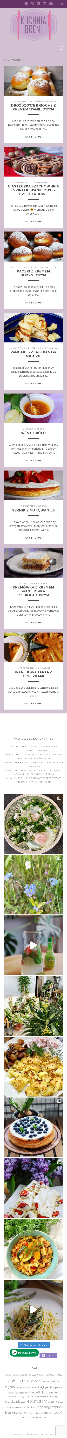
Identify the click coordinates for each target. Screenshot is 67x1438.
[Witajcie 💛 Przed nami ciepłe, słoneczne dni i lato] (33, 945)
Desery (41, 429)
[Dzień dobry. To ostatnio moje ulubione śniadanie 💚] (33, 824)
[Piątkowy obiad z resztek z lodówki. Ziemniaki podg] (33, 1067)
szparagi (44, 1407)
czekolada (31, 1381)
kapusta (11, 1393)
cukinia (15, 1380)
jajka (58, 1387)
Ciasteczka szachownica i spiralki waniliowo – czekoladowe (33, 190)
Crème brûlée (33, 433)
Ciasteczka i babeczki (43, 267)
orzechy (53, 1396)
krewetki (35, 1392)
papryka (9, 1401)
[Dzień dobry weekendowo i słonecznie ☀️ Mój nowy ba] (33, 1006)
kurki (56, 1392)
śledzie (25, 1417)
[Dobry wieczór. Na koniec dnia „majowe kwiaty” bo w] (33, 884)
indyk (41, 1387)
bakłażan (16, 1375)
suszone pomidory (26, 1407)
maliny (20, 1396)
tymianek (37, 1413)
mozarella (43, 1397)
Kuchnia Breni (33, 725)
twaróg (27, 1412)
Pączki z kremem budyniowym (33, 273)
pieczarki (22, 1401)
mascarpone (32, 1396)
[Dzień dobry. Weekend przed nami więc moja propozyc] (33, 1127)
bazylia (24, 1375)
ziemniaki (47, 1412)
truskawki (13, 1412)
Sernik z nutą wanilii (33, 510)
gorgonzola (25, 1387)
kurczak (47, 1392)
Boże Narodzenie (41, 182)
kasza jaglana (22, 1392)
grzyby (34, 1387)
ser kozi (55, 1401)
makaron (12, 1397)
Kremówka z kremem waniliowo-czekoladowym (33, 591)
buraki (41, 1375)
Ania (9, 778)
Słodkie (45, 668)
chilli (59, 1374)
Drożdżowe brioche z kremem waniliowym (33, 107)
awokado (8, 1375)
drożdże (54, 1381)
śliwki (32, 1417)
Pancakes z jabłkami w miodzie (34, 354)
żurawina (41, 1417)
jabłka (49, 1387)
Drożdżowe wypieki (42, 101)
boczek (33, 1374)
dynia (10, 1387)
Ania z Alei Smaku (17, 770)
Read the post (33, 137)
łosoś (58, 1412)
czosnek (45, 1381)
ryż (48, 1402)
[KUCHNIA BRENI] (33, 40)
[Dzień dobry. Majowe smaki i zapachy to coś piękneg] (33, 1188)
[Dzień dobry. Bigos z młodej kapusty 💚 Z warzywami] (33, 1249)
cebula (49, 1374)
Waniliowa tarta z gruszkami (33, 674)
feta (17, 1387)
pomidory (38, 1401)
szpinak (57, 1407)
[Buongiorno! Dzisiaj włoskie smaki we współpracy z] (33, 1309)
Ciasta (42, 583)
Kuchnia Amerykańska (43, 348)
